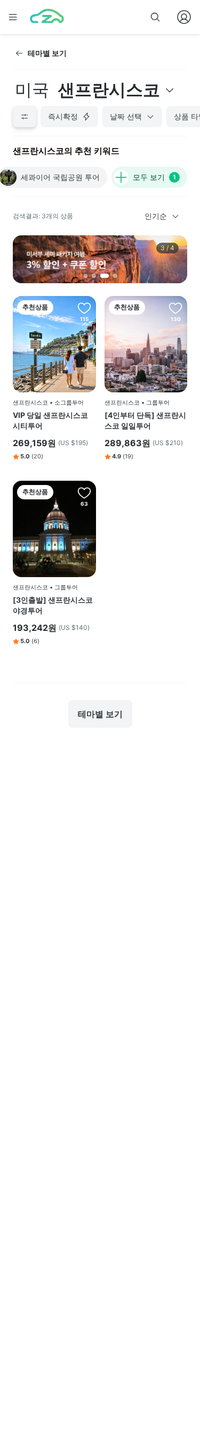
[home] (47, 17)
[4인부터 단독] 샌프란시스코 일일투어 (145, 420)
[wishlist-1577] (84, 492)
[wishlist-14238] (84, 307)
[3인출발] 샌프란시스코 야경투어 (53, 605)
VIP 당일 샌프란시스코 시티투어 (50, 420)
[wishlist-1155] (175, 307)
